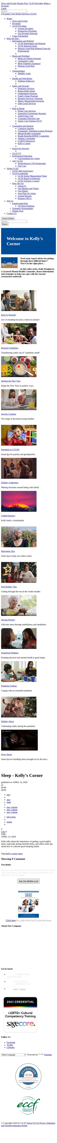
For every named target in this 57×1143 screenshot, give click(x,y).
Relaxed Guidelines (9, 348)
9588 (3, 834)
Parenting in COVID (10, 449)
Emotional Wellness (9, 653)
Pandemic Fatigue (9, 686)
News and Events (8, 3)
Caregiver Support (26, 128)
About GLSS (12, 168)
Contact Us (11, 213)
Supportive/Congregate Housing (32, 113)
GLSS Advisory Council (28, 181)
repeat (9, 822)
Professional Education (22, 156)
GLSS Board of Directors (29, 178)
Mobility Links (24, 73)
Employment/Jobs (20, 203)
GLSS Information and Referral (31, 43)
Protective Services (26, 88)
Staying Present (8, 620)
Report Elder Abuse (26, 91)
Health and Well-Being (22, 78)
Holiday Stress (7, 721)
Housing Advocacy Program (30, 98)
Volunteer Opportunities (22, 208)
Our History (23, 191)
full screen (11, 817)
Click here (11, 920)
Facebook (11, 1042)
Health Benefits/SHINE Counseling (33, 136)
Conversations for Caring (29, 158)
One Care (22, 166)
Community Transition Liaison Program (35, 131)
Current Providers (25, 28)
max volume (12, 807)
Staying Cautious (8, 414)
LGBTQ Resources (26, 141)
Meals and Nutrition (21, 56)
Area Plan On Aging (27, 193)
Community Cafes (26, 61)
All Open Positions (26, 206)
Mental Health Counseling (29, 133)
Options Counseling (26, 138)
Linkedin (11, 1047)
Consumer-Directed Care (29, 118)
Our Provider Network (27, 33)
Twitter (10, 1045)
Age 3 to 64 (17, 161)
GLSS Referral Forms (27, 46)
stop (8, 800)
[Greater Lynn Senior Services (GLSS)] (19, 14)
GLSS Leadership (20, 173)
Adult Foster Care (25, 116)
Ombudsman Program (27, 93)
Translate (48, 1054)
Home (9, 18)
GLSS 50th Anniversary (22, 171)
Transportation (18, 71)
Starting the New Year (10, 381)
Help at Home (18, 108)
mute (9, 802)
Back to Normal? (8, 315)
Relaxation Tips (8, 551)
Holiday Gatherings (9, 482)
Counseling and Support (22, 126)
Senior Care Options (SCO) (30, 121)
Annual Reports (25, 196)
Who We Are (18, 183)
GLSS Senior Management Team (32, 176)
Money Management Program (31, 101)
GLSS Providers (36, 3)
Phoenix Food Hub (26, 66)
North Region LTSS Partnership (32, 163)
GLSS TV (16, 153)
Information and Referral (23, 41)
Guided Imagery (8, 516)
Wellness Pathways (26, 81)
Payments (16, 23)
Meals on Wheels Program (29, 58)
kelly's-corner (12, 853)
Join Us (10, 201)
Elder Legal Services (27, 103)
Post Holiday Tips (9, 587)
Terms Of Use (33, 1123)
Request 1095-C (25, 198)
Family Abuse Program (28, 96)
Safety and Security (20, 86)
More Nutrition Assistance (29, 63)
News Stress (6, 754)
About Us (22, 186)
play (3, 740)
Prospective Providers (27, 31)
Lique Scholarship (20, 36)
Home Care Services (27, 111)
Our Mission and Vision (28, 188)
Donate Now (22, 3)
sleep (20, 853)
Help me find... (13, 38)
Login (3, 8)
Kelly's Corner (24, 143)
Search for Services (20, 148)
